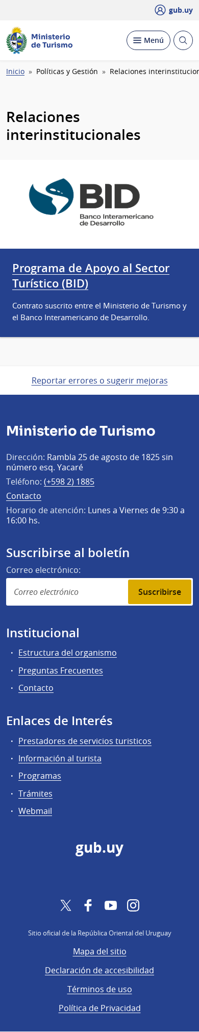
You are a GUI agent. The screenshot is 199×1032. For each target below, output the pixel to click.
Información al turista (60, 758)
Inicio (15, 71)
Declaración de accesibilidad (99, 970)
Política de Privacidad (100, 1008)
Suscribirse (159, 591)
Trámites (35, 793)
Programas (39, 775)
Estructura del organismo (67, 652)
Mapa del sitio (100, 951)
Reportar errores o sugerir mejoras (100, 380)
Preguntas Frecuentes (60, 670)
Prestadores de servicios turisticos (85, 741)
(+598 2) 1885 (69, 481)
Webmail (35, 811)
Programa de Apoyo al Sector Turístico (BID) (90, 275)
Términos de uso (99, 989)
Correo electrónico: (43, 569)
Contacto (23, 495)
